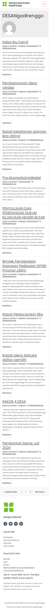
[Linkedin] (21, 524)
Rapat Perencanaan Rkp (22, 314)
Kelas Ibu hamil (15, 42)
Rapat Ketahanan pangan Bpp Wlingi (24, 133)
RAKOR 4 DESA (14, 401)
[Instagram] (16, 524)
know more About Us (11, 540)
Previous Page (10, 492)
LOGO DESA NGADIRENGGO (13, 570)
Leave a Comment (9, 46)
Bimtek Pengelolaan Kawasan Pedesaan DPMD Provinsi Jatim (24, 266)
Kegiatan (22, 46)
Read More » (7, 74)
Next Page (40, 492)
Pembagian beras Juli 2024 (20, 445)
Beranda (6, 559)
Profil (5, 562)
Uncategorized (32, 46)
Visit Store (7, 543)
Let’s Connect (8, 546)
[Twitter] (11, 524)
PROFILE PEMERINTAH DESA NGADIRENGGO (19, 568)
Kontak (6, 565)
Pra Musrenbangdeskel (21, 177)
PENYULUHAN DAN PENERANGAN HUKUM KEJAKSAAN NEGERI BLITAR (23, 213)
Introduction (8, 537)
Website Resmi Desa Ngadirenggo (19, 4)
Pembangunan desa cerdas (19, 85)
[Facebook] (5, 524)
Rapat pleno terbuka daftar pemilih (19, 357)
